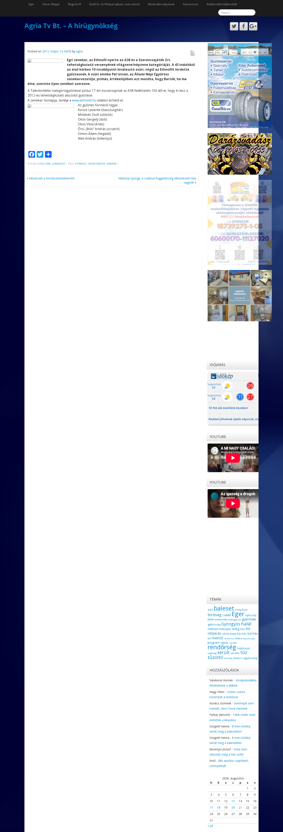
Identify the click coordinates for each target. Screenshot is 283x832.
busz (245, 609)
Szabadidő (58, 163)
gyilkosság (214, 624)
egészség (250, 615)
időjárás (214, 633)
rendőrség (222, 647)
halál (246, 624)
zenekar (111, 163)
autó (210, 609)
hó (248, 628)
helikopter (225, 629)
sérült (223, 652)
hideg (235, 629)
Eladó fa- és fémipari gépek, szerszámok (114, 4)
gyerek (237, 619)
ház (242, 629)
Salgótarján (243, 648)
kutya (233, 633)
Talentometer (96, 163)
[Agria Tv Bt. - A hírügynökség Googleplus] (253, 26)
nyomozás (249, 638)
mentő (217, 637)
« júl (210, 826)
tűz (243, 652)
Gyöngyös (230, 624)
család (226, 615)
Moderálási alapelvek (161, 4)
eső (230, 619)
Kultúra (45, 163)
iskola (225, 633)
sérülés (235, 653)
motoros (229, 638)
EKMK (211, 619)
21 (240, 807)
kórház (252, 633)
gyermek (249, 619)
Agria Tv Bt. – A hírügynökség (71, 25)
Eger (31, 4)
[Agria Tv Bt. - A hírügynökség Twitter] (234, 26)
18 (218, 807)
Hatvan (213, 629)
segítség (212, 653)
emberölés (221, 619)
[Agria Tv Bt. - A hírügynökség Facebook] (243, 26)
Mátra (238, 638)
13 (233, 801)
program (213, 643)
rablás (224, 643)
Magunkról (74, 4)
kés (244, 633)
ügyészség (250, 658)
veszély (228, 658)
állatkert (237, 658)
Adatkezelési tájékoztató (222, 4)
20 (233, 807)
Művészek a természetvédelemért (52, 178)
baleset (224, 608)
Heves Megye (51, 4)
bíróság (214, 614)
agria (79, 51)
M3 (209, 638)
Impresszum (190, 4)
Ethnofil (80, 163)
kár (239, 633)
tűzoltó (215, 657)
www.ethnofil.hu (84, 100)
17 (211, 807)
